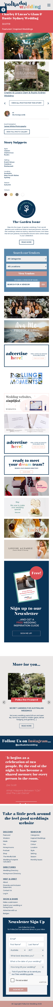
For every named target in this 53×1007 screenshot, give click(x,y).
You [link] (4, 844)
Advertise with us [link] (10, 910)
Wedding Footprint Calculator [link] (10, 861)
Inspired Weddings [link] (23, 29)
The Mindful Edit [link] (9, 857)
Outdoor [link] (7, 164)
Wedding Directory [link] (10, 870)
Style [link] (32, 850)
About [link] (5, 882)
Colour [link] (33, 844)
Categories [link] (35, 835)
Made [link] (5, 841)
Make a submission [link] (10, 902)
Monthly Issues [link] (36, 860)
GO (43, 284)
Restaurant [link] (8, 166)
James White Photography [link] (15, 126)
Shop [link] (5, 853)
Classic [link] (7, 151)
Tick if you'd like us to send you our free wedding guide (26, 973)
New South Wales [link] (11, 175)
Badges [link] (6, 913)
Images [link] (34, 841)
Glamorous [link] (9, 153)
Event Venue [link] (9, 162)
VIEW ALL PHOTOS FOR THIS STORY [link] (26, 103)
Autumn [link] (7, 185)
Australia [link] (8, 173)
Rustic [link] (7, 155)
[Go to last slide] (4, 702)
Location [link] (34, 847)
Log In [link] (5, 893)
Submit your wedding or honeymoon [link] (12, 906)
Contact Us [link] (7, 890)
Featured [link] (7, 29)
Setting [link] (33, 853)
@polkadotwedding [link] (26, 745)
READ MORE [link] (26, 242)
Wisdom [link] (6, 838)
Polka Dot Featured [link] (26, 699)
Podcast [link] (6, 850)
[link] (3, 9)
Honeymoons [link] (8, 847)
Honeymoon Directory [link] (12, 873)
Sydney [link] (7, 177)
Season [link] (33, 857)
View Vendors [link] (26, 273)
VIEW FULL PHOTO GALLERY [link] (16, 132)
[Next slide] (49, 702)
